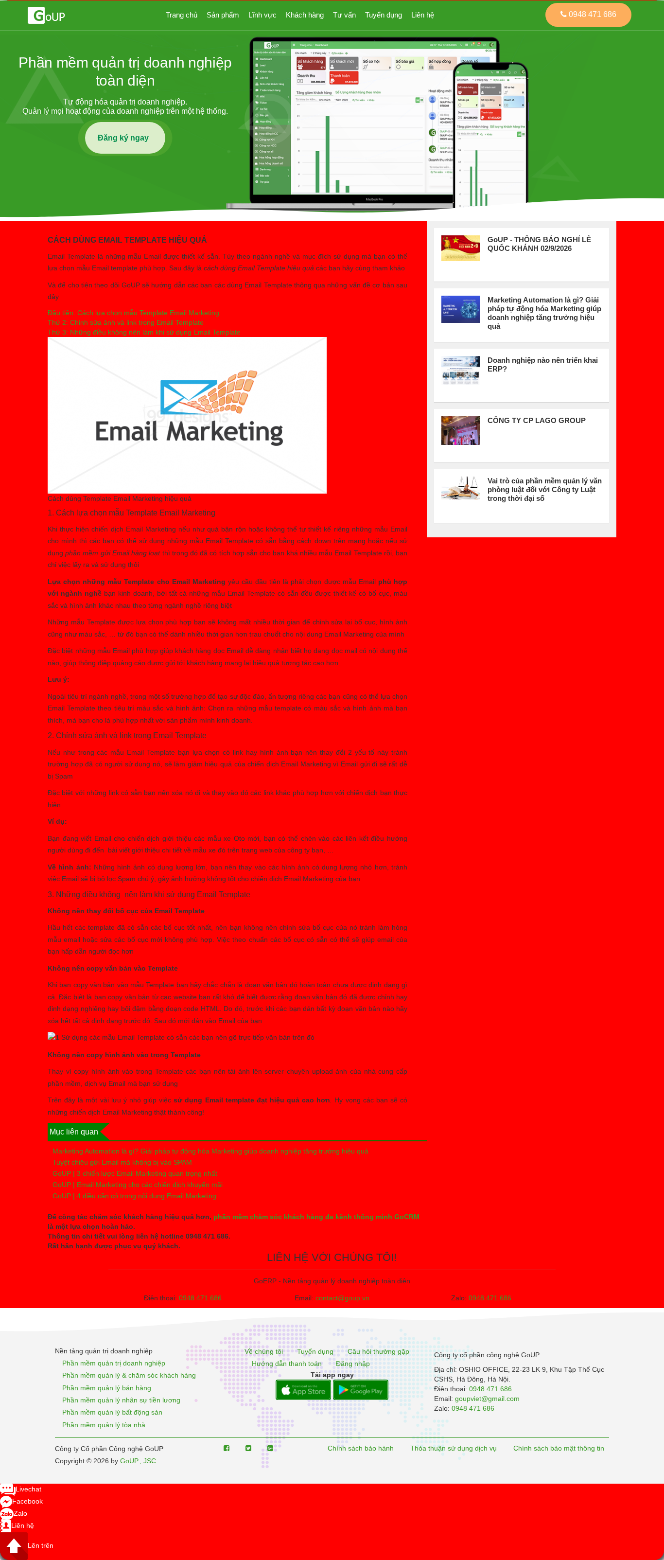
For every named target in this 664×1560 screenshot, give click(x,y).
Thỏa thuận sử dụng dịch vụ (453, 1448)
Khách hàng (305, 15)
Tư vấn (344, 15)
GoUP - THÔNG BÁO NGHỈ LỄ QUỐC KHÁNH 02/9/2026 (539, 243)
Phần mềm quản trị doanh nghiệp (113, 1363)
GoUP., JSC (138, 1461)
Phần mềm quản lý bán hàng (106, 1388)
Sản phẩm (223, 15)
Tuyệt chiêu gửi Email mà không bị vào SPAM (122, 1162)
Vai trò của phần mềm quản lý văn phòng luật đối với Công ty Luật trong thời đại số (545, 489)
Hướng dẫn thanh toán (287, 1364)
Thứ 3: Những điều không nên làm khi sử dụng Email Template (144, 332)
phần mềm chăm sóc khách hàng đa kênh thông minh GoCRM (316, 1217)
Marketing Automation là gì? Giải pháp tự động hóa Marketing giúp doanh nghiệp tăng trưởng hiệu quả (210, 1151)
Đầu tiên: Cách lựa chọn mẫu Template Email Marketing (134, 313)
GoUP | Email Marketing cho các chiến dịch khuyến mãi (137, 1184)
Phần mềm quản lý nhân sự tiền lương (121, 1400)
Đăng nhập (353, 1364)
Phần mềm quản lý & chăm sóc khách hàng (129, 1376)
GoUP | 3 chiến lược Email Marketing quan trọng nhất (134, 1173)
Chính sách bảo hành (361, 1448)
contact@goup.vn (342, 1298)
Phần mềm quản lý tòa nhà (103, 1425)
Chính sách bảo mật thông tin (558, 1448)
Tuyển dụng (383, 15)
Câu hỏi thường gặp (378, 1351)
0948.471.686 (490, 1298)
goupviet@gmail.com (487, 1398)
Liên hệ (422, 15)
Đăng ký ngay (125, 138)
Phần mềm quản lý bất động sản (112, 1413)
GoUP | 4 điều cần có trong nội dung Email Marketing (134, 1196)
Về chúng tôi (264, 1351)
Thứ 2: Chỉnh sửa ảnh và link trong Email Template (126, 322)
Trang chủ (181, 15)
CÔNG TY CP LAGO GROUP (537, 420)
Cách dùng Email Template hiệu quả (127, 240)
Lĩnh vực (262, 15)
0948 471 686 (200, 1298)
